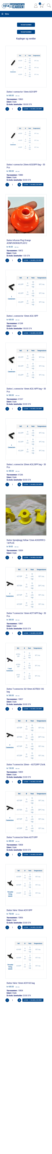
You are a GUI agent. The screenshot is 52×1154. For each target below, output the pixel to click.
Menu (7, 14)
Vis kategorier (26, 25)
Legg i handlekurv (33, 109)
